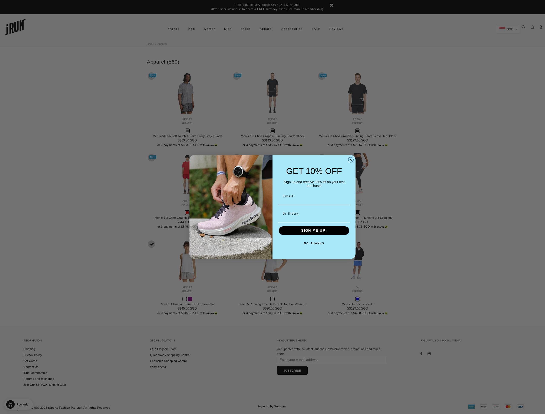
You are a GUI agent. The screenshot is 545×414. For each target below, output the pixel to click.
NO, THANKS (314, 243)
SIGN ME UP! (314, 230)
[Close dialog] (350, 159)
